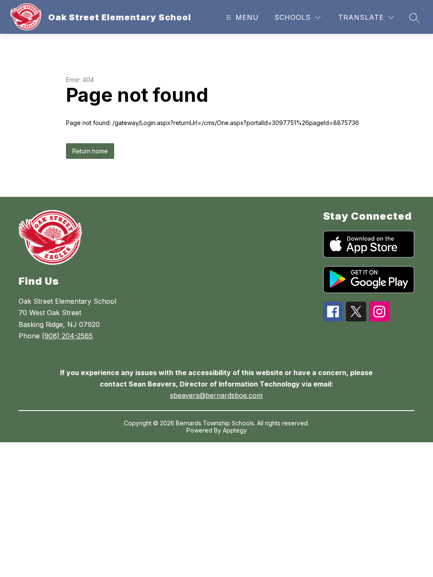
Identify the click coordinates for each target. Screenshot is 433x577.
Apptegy (235, 430)
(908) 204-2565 (67, 336)
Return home (90, 151)
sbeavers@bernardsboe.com (216, 395)
